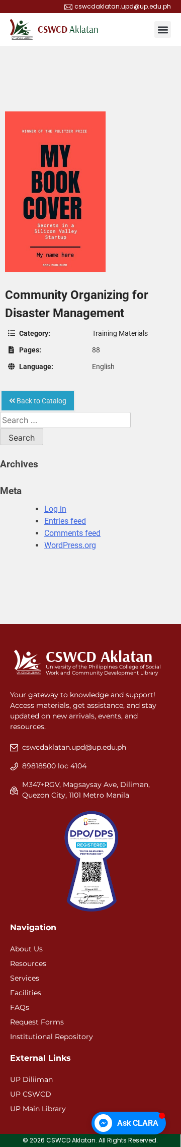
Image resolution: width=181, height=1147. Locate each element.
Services (24, 978)
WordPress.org (70, 545)
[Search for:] (65, 420)
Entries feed (65, 521)
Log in (55, 509)
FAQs (19, 1007)
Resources (28, 963)
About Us (26, 948)
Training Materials (120, 333)
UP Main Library (38, 1108)
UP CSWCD (30, 1094)
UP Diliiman (31, 1079)
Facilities (25, 992)
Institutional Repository (51, 1036)
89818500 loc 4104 (54, 765)
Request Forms (37, 1022)
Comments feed (72, 533)
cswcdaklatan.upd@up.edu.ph (74, 747)
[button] (162, 29)
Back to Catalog (40, 401)
